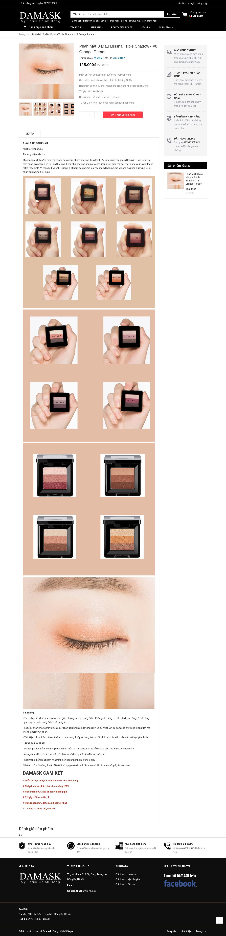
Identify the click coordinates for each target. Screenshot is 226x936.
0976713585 (50, 3)
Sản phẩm (96, 27)
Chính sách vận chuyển (127, 879)
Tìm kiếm (172, 14)
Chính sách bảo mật (126, 874)
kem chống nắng (150, 21)
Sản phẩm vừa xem (180, 165)
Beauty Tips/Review (122, 27)
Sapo (70, 931)
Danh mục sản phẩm (41, 27)
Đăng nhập (202, 3)
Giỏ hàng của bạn (197, 12)
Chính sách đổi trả (125, 884)
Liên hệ (145, 27)
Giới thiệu (186, 931)
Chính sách (165, 27)
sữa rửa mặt (134, 21)
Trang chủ (76, 27)
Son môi (104, 21)
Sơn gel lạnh (94, 21)
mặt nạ (124, 21)
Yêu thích (182, 3)
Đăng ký (191, 3)
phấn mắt (114, 21)
